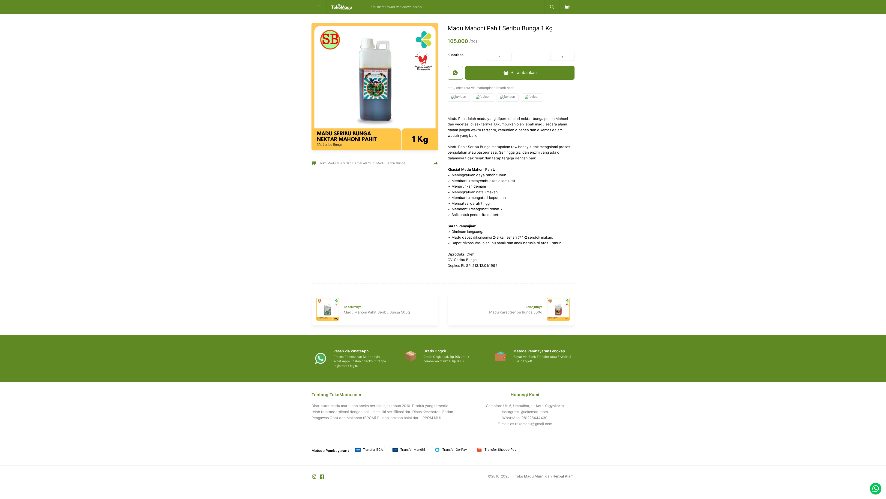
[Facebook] (322, 476)
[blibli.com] (508, 97)
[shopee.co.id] (459, 97)
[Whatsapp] (875, 488)
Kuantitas (456, 55)
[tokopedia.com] (483, 97)
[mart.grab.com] (532, 97)
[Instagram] (314, 476)
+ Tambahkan (523, 72)
